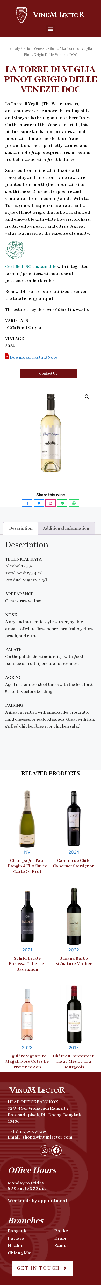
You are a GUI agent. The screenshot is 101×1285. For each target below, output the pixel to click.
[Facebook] (56, 1150)
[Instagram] (45, 1150)
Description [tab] (21, 528)
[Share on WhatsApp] (74, 503)
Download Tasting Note (33, 357)
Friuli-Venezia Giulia (41, 48)
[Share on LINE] (62, 503)
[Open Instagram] (50, 503)
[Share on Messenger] (39, 503)
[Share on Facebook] (27, 503)
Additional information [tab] (66, 528)
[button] (50, 29)
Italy (16, 48)
